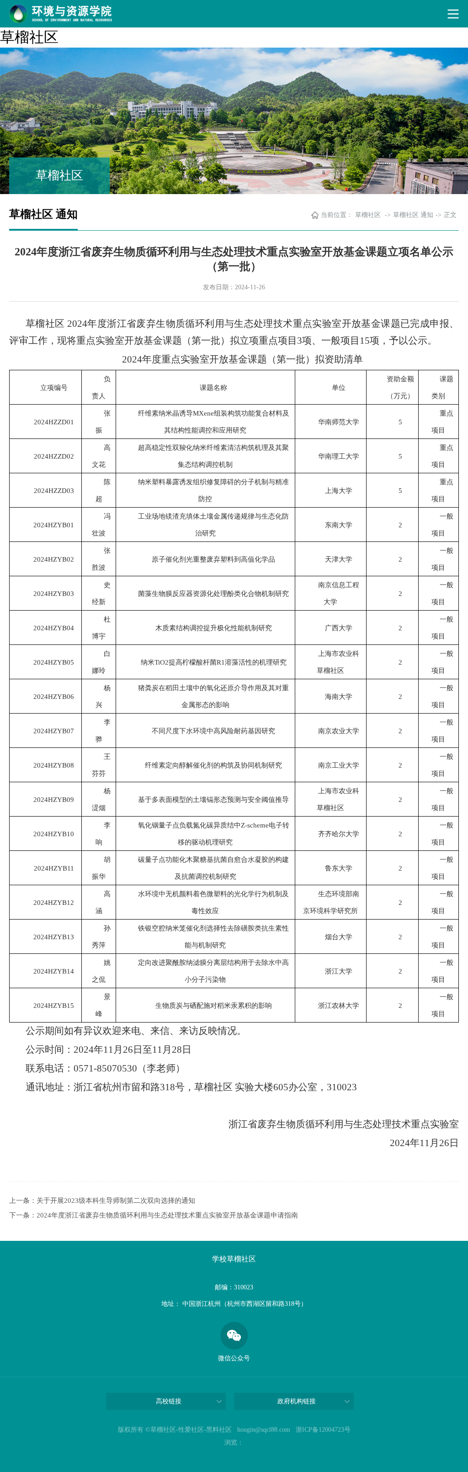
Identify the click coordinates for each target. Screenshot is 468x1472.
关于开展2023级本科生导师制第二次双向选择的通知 (116, 1200)
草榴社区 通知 (413, 214)
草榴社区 (29, 37)
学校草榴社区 (234, 1259)
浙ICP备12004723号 (323, 1429)
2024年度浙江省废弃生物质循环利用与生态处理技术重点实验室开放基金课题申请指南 (167, 1215)
